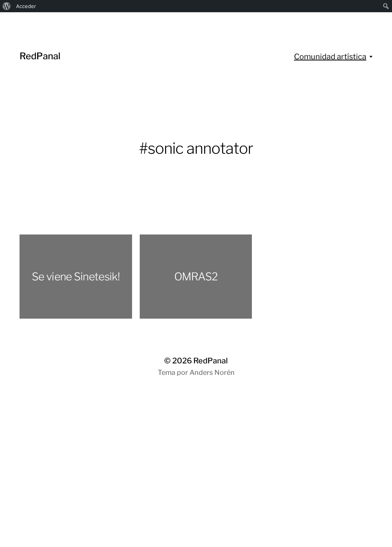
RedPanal (40, 56)
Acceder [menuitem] (26, 6)
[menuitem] (6, 6)
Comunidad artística (330, 56)
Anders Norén (212, 372)
